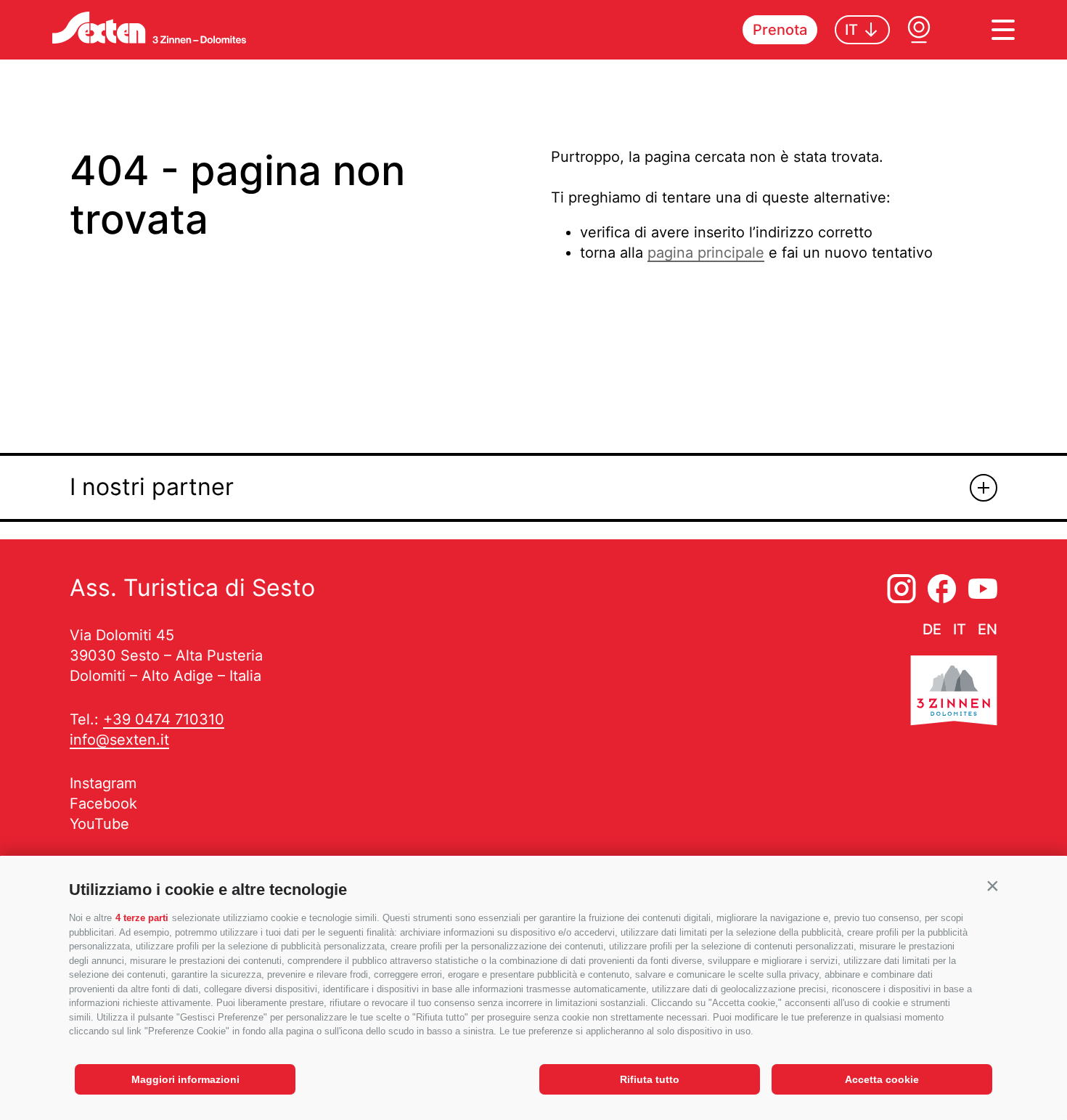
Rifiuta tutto (649, 1079)
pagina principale (705, 252)
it (959, 629)
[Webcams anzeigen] (919, 30)
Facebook (103, 803)
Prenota (780, 29)
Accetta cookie (882, 1079)
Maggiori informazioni (185, 1079)
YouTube (99, 824)
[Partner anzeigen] (983, 488)
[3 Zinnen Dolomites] (953, 693)
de (932, 629)
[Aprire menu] (1003, 30)
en (987, 629)
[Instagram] (901, 588)
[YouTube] (982, 589)
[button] (992, 886)
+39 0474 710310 (163, 719)
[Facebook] (942, 588)
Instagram (103, 783)
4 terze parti (141, 917)
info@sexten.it (119, 739)
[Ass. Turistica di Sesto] (149, 28)
